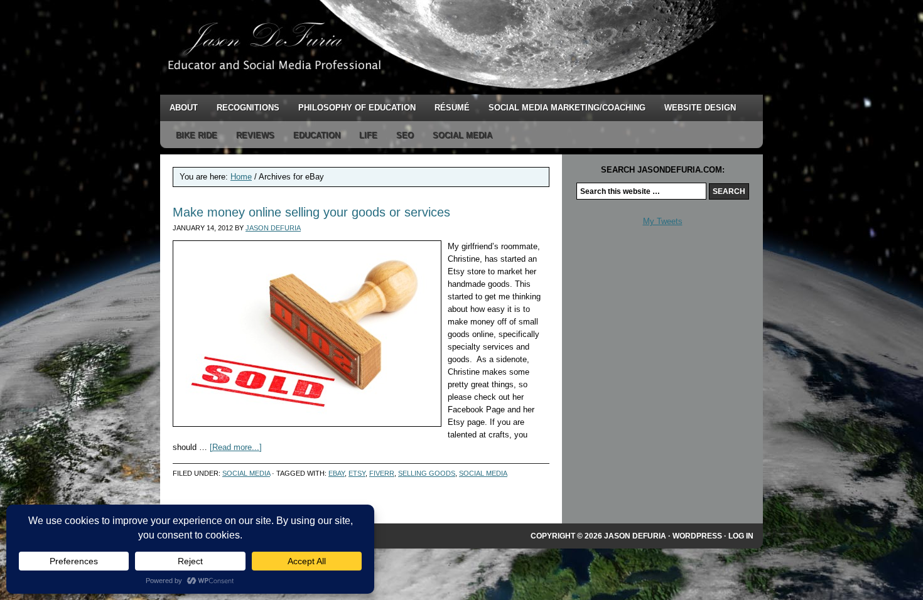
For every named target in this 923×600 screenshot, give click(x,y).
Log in (740, 536)
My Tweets (663, 221)
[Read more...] (236, 447)
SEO (405, 135)
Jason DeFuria (386, 47)
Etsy (356, 473)
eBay (336, 473)
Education (316, 135)
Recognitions (248, 107)
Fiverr (381, 473)
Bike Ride (196, 135)
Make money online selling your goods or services (311, 212)
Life (368, 135)
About (184, 107)
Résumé (452, 107)
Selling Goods (426, 473)
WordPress (697, 536)
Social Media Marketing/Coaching (566, 107)
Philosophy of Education (357, 107)
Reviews (255, 135)
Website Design (700, 107)
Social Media (462, 135)
